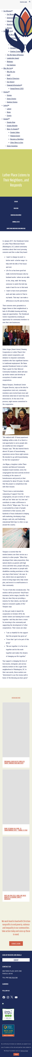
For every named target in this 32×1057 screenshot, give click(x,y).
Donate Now (11, 122)
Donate (5, 119)
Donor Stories (11, 99)
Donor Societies (12, 146)
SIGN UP (16, 960)
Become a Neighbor (17, 139)
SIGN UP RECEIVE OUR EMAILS (12, 955)
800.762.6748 (13, 977)
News (9, 112)
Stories (5, 92)
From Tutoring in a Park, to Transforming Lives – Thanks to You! (15, 829)
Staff (8, 75)
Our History (10, 82)
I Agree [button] (16, 1054)
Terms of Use (24, 1051)
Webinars (10, 62)
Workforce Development (16, 215)
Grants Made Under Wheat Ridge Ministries (16, 228)
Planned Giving (15, 136)
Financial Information (14, 85)
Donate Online (15, 132)
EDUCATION (16, 208)
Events (9, 116)
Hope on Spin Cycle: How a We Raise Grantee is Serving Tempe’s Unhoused (15, 897)
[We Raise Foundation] (16, 29)
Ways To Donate (12, 129)
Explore (16, 201)
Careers (5, 984)
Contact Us (6, 966)
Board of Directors (13, 78)
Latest (5, 105)
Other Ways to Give (16, 142)
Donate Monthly (12, 126)
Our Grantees (11, 65)
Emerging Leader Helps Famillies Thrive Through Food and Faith (14, 762)
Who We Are (7, 68)
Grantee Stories (12, 102)
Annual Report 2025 (17, 89)
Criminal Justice (16, 221)
